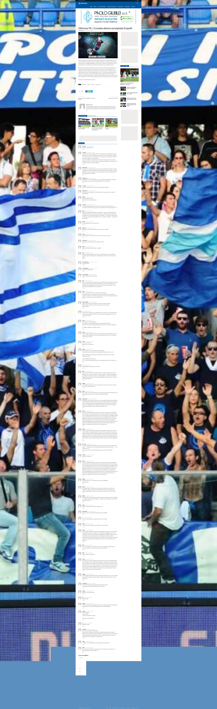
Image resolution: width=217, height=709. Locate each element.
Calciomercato (84, 84)
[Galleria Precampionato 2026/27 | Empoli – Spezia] (123, 100)
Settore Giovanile (102, 6)
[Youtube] (138, 1)
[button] (137, 3)
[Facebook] (136, 1)
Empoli (95, 6)
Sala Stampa (120, 6)
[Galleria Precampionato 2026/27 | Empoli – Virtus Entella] (123, 105)
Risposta (83, 149)
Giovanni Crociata (98, 84)
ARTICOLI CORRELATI (83, 115)
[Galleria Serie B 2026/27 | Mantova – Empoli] (129, 75)
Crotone (89, 84)
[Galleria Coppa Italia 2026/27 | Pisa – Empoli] (123, 94)
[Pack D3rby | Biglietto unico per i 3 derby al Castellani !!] (84, 122)
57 (92, 30)
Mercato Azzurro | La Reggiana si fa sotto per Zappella (86, 99)
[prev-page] (79, 132)
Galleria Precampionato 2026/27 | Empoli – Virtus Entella (131, 104)
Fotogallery (127, 6)
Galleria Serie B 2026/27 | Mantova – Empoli (127, 83)
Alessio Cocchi (81, 30)
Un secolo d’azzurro (111, 6)
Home (91, 6)
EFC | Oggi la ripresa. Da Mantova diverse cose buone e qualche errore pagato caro (97, 128)
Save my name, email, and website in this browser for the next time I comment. (94, 677)
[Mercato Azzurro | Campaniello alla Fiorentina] (111, 122)
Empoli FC (92, 84)
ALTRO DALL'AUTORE (92, 115)
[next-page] (81, 132)
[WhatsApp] (89, 91)
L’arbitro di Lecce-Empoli (113, 98)
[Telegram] (92, 91)
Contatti (133, 6)
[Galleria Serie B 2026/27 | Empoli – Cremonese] (123, 89)
